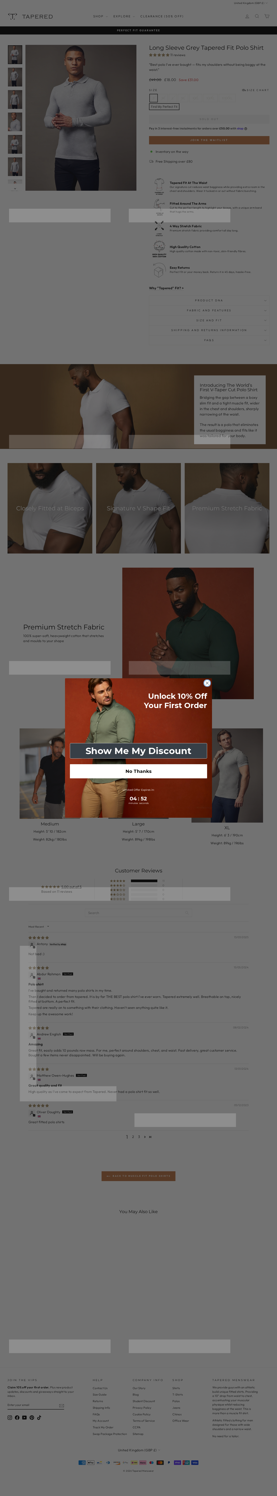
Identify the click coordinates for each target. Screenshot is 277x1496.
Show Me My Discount (138, 750)
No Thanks (138, 771)
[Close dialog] (207, 683)
